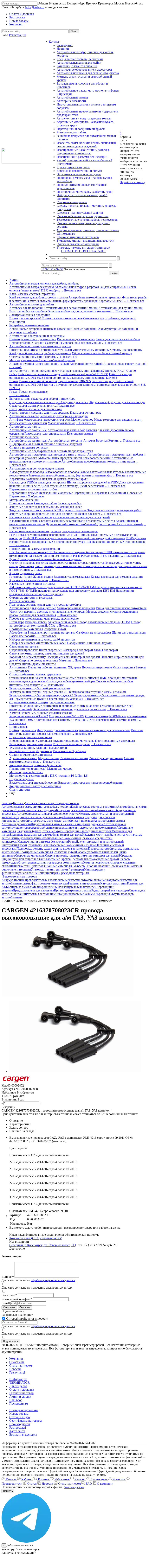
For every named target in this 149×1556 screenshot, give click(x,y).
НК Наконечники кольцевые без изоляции (75, 552)
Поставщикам (18, 1403)
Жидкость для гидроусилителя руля (47, 419)
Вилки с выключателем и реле (62, 318)
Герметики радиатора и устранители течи (36, 349)
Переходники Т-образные (125, 492)
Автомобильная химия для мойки (79, 62)
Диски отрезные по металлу (59, 486)
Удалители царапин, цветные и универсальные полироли (47, 611)
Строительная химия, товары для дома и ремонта (41, 702)
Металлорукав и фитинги (26, 772)
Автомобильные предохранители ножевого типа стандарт (48, 454)
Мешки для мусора (59, 768)
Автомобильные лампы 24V (66, 430)
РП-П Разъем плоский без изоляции (96, 555)
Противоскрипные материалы (115, 740)
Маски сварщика (124, 667)
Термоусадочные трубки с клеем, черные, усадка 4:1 (48, 698)
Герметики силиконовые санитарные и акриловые (42, 705)
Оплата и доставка (21, 1389)
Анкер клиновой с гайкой (52, 363)
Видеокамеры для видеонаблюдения (33, 782)
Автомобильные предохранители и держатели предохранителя (51, 451)
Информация (18, 1379)
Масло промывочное (61, 423)
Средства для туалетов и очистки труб (35, 402)
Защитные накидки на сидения (56, 513)
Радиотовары (100, 890)
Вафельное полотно (22, 636)
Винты (13, 381)
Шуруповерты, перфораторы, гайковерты (76, 562)
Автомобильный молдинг (65, 440)
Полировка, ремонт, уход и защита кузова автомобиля (45, 604)
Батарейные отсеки (22, 751)
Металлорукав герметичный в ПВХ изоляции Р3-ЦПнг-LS (48, 775)
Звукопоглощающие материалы (73, 740)
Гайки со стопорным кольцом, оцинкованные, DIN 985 (80, 377)
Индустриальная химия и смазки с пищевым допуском (45, 444)
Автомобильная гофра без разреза (31, 287)
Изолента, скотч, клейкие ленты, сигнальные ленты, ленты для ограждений (86, 144)
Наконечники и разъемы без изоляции (82, 156)
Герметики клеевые (113, 705)
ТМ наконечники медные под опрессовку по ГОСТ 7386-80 (49, 587)
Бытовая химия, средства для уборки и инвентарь (42, 398)
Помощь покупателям (23, 1410)
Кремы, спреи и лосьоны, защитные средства (39, 412)
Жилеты (113, 440)
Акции (13, 280)
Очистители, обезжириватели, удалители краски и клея (69, 709)
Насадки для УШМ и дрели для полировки (37, 482)
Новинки (63, 48)
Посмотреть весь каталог (83, 251)
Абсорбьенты (18, 632)
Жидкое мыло (98, 402)
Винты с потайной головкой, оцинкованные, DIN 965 (55, 381)
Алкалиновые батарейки (25, 328)
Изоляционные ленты (23, 520)
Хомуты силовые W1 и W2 (66, 716)
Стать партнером (20, 1365)
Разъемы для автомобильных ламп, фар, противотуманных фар (70, 475)
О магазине (16, 1362)
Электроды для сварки (78, 650)
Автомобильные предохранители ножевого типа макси (98, 461)
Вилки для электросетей (25, 318)
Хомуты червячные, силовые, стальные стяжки (88, 230)
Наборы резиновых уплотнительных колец (37, 643)
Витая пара (16, 622)
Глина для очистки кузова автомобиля (121, 608)
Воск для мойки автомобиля (28, 311)
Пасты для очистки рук (85, 412)
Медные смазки (48, 758)
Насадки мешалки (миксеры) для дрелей (73, 657)
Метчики (65, 660)
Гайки (13, 374)
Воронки (102, 440)
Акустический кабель (62, 622)
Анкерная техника (21, 363)
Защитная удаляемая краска (72, 576)
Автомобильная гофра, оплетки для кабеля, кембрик (44, 283)
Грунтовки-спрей (20, 576)
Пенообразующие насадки (26, 342)
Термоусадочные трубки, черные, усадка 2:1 (38, 691)
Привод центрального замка (72, 890)
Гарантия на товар (21, 1393)
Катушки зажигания (113, 883)
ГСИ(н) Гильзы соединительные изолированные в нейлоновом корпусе (77, 540)
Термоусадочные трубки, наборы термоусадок (87, 219)
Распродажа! (65, 45)
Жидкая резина (43, 576)
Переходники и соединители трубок (81, 129)
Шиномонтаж (66, 233)
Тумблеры (79, 751)
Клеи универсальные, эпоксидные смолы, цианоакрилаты (103, 349)
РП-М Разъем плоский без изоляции (48, 555)
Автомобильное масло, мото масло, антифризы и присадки (48, 416)
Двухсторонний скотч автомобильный (71, 524)
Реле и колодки (119, 890)
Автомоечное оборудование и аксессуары (84, 69)
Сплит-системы (19, 789)
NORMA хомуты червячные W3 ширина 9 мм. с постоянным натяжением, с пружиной (77, 718)
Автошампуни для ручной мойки (120, 307)
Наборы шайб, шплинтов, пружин (90, 643)
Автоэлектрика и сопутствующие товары (84, 118)
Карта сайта (17, 1431)
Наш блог (15, 1400)
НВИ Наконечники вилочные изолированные (114, 541)
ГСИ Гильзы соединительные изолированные (39, 534)
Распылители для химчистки (76, 339)
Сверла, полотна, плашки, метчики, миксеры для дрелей (46, 653)
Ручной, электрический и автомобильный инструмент (45, 559)
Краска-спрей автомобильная (28, 580)
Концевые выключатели (24, 887)
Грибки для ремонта (22, 730)
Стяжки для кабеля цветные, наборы (70, 681)
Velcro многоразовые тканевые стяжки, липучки (67, 677)
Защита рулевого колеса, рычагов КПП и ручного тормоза (48, 510)
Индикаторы (44, 751)
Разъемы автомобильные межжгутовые (95, 880)
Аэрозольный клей (110, 301)
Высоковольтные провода (62, 472)
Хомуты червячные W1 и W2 (28, 716)
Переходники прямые (23, 492)
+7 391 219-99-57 (52, 269)
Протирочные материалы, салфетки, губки (85, 191)
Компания (16, 1358)
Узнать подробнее (74, 1487)
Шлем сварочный (50, 650)
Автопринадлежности (71, 101)
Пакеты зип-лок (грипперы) (27, 768)
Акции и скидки (20, 1396)
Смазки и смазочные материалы (78, 244)
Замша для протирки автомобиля (118, 339)
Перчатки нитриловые (97, 667)
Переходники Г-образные (90, 492)
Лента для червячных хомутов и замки (112, 719)
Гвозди (13, 391)
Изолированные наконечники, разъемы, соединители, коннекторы (83, 151)
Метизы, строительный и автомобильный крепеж (42, 360)
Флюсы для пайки (69, 503)
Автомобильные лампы (72, 97)
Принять (8, 1490)
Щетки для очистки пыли (129, 632)
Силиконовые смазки (74, 758)
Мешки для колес (88, 513)
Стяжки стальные (96, 716)
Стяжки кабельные (21, 677)
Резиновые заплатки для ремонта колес (104, 730)
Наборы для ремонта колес (53, 733)
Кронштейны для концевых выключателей (68, 887)
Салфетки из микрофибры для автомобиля (73, 342)
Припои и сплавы (21, 503)
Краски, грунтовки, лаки (73, 167)
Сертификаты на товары (25, 1420)
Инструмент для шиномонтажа (57, 730)
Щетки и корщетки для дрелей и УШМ (93, 482)
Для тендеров (18, 1386)
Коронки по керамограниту (27, 657)
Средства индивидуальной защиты (80, 212)
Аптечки (89, 440)
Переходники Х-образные (26, 496)
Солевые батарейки (84, 328)
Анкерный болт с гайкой (86, 363)
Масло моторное (82, 419)
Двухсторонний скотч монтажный (120, 524)
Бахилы (141, 667)
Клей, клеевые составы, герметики (80, 59)
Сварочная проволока (23, 650)
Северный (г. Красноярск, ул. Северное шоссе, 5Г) (42, 1245)
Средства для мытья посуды (126, 402)
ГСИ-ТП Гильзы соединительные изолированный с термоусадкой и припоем (74, 538)
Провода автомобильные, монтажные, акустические (44, 618)
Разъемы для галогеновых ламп (45, 433)
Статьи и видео (19, 1417)
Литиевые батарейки (57, 328)
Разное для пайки (45, 503)
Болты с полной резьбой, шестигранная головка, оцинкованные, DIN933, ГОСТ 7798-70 (77, 370)
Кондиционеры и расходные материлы (35, 786)
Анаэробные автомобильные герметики (94, 297)
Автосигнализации (22, 601)
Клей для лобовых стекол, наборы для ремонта (40, 353)
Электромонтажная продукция (29, 314)
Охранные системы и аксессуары (79, 174)
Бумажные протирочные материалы (51, 632)
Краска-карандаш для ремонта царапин (117, 576)
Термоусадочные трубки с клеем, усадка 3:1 (97, 691)
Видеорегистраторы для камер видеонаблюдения (90, 782)
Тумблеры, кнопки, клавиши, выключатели (85, 240)
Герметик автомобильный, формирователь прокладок (62, 301)
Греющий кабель (36, 622)
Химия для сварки (106, 650)
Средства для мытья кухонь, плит (31, 405)
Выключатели (62, 751)
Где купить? (17, 1372)
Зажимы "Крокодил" (97, 894)
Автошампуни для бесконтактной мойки (70, 307)
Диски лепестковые (91, 486)
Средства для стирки (74, 402)
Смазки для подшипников (106, 758)
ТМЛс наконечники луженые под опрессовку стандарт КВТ (69, 590)
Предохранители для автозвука (33, 890)
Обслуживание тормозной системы (32, 356)
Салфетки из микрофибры (93, 632)
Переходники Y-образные (56, 492)
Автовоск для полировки (26, 307)
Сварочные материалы (72, 202)
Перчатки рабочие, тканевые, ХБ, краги (54, 667)
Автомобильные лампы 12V (28, 430)
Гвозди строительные (33, 391)
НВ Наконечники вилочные (28, 552)
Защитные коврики (22, 513)
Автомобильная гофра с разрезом (77, 287)
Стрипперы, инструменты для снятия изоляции (50, 566)
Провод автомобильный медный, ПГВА (103, 622)
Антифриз (16, 419)
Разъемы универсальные (84, 883)
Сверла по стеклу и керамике (38, 660)
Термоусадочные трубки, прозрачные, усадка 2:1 (41, 695)
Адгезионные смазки (23, 758)
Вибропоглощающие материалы (30, 740)
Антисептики (18, 667)
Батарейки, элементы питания (77, 66)
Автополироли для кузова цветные (32, 608)
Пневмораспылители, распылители (32, 339)
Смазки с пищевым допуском (28, 447)
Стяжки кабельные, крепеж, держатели (82, 216)
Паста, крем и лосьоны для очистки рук (35, 409)
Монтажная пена (88, 705)
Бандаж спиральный (113, 287)
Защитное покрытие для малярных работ (114, 510)
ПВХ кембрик (50, 290)
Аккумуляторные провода (26, 472)
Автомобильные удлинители (28, 440)
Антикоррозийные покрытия (76, 608)
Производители (19, 1424)
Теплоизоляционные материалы (30, 744)
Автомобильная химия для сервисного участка (88, 73)
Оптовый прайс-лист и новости (26, 1318)
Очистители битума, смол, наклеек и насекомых (80, 311)
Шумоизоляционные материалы (78, 237)
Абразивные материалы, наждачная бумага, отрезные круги (48, 479)
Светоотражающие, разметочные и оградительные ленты (77, 520)
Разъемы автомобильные (96, 472)
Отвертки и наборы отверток (28, 562)
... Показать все (71, 290)
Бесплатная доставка (23, 1434)
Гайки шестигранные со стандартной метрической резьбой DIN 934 (63, 374)
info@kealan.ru (34, 7)
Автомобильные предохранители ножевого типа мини (74, 458)
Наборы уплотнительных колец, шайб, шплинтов (42, 639)
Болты (13, 370)
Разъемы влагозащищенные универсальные (55, 894)
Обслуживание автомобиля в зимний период (102, 353)
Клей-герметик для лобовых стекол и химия (38, 297)
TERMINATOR (19, 1382)
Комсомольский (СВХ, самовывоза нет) (35, 1238)
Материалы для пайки (71, 132)
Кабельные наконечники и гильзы (79, 170)
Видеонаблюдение (21, 779)
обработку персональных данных (53, 1280)
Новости (15, 1369)
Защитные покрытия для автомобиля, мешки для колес (45, 506)
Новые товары (19, 1413)
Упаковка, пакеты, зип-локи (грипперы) (83, 247)
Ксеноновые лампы (80, 433)
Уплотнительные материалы (71, 744)
